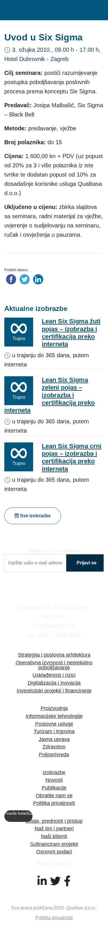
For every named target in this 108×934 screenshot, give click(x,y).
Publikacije (54, 788)
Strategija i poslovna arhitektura (54, 655)
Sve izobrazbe (35, 515)
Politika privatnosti (54, 803)
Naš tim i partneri (54, 828)
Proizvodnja (54, 708)
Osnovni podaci (54, 851)
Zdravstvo (54, 747)
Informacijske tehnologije (54, 716)
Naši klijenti (54, 836)
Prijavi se (86, 562)
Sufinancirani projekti (54, 844)
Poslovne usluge (54, 724)
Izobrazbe (54, 772)
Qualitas (29, 10)
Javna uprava (54, 739)
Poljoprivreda (54, 754)
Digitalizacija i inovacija (54, 683)
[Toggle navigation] (101, 10)
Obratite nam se (54, 795)
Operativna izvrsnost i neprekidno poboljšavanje (54, 664)
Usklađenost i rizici (54, 675)
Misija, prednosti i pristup (54, 821)
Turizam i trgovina (54, 731)
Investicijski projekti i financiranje (54, 690)
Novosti (54, 780)
